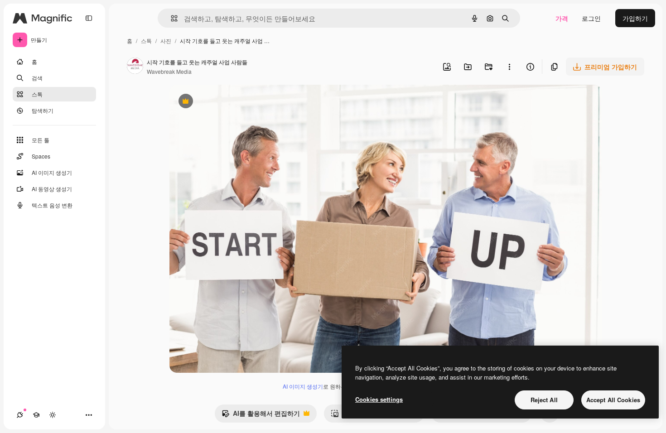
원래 (221, 102)
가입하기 (635, 18)
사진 (165, 40)
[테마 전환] (52, 415)
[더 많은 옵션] (509, 67)
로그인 (591, 18)
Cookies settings (379, 399)
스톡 (146, 40)
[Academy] (36, 415)
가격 (561, 18)
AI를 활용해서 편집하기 (261, 415)
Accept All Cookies (613, 399)
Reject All (544, 399)
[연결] (20, 415)
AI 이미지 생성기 (303, 386)
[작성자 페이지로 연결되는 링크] (135, 67)
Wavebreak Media (169, 71)
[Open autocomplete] (170, 18)
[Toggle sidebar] (89, 18)
